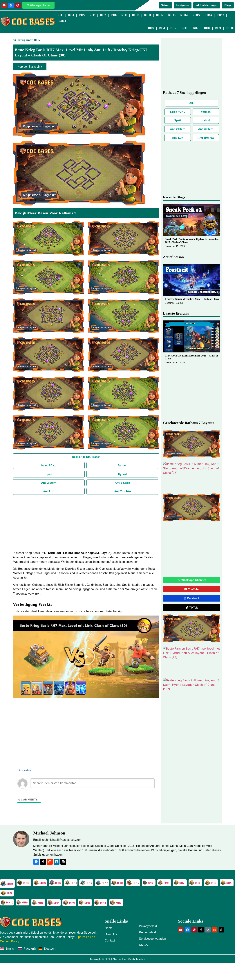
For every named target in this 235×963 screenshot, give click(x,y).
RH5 (82, 15)
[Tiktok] (43, 862)
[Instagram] (50, 862)
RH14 (184, 15)
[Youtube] (4, 5)
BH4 (162, 28)
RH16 (208, 15)
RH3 (60, 15)
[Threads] (221, 929)
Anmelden (24, 770)
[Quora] (208, 929)
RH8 (114, 15)
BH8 (207, 28)
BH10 (230, 28)
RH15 (196, 15)
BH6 (184, 28)
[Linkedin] (56, 862)
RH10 (135, 15)
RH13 (172, 15)
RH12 (159, 15)
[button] (86, 657)
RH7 (103, 15)
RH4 (71, 15)
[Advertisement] (86, 522)
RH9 (124, 15)
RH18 (62, 20)
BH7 (195, 28)
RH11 (147, 15)
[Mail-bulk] (63, 862)
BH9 (218, 28)
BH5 (173, 28)
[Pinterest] (18, 5)
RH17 (220, 15)
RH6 (92, 15)
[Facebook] (11, 5)
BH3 (151, 28)
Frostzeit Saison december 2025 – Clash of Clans (192, 299)
